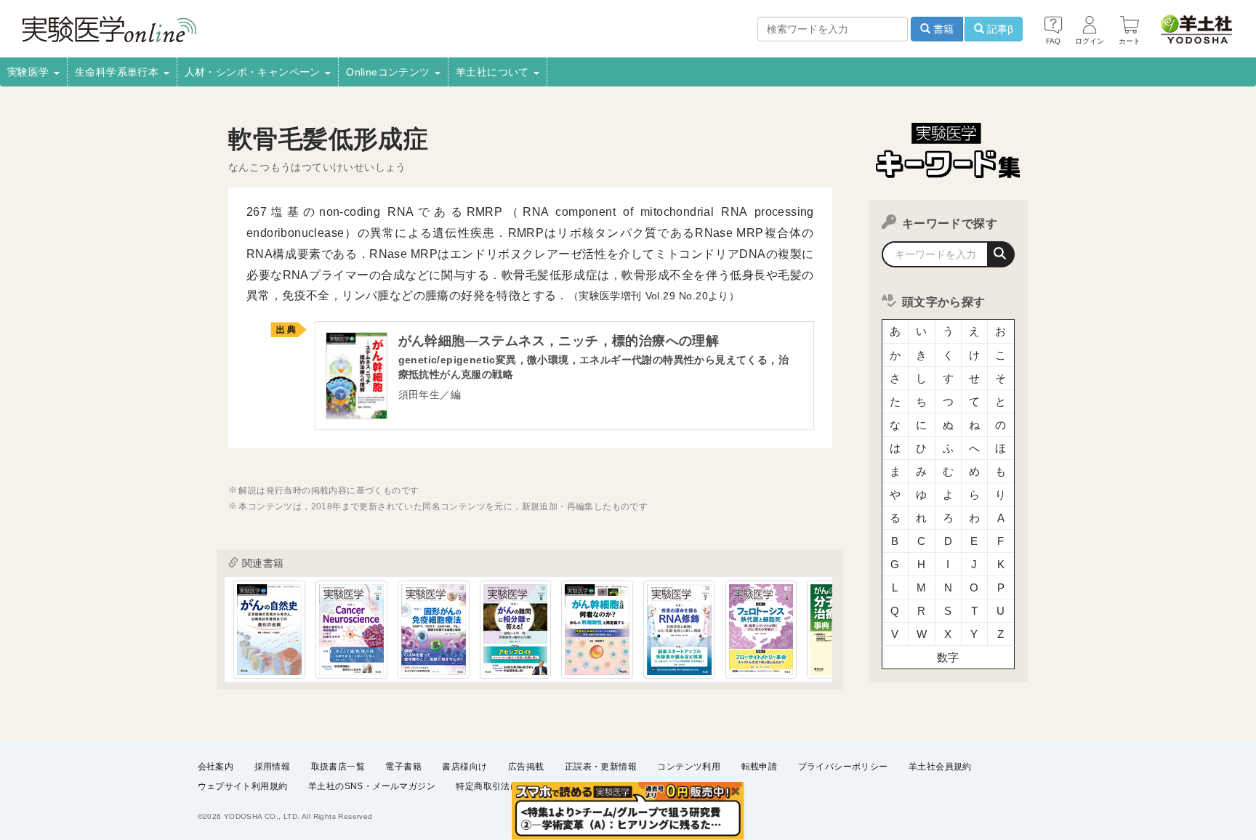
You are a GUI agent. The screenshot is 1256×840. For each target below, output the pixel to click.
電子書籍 (403, 767)
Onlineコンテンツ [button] (389, 72)
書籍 (942, 29)
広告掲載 (526, 767)
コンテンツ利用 (688, 767)
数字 (948, 657)
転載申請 (759, 767)
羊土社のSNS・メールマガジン (371, 786)
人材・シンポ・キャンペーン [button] (254, 72)
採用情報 (272, 767)
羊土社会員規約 (940, 767)
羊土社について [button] (494, 72)
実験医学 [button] (29, 72)
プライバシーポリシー (843, 767)
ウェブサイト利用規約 (243, 786)
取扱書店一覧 (338, 767)
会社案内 (216, 767)
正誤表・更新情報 (601, 767)
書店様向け (464, 767)
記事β (998, 29)
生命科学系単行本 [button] (118, 72)
